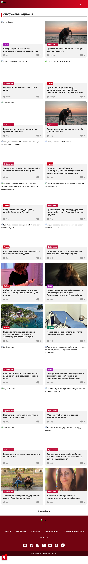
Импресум (21, 531)
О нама (7, 531)
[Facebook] (31, 545)
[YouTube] (25, 545)
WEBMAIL (44, 538)
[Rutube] (50, 545)
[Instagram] (37, 545)
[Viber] (63, 545)
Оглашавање (52, 531)
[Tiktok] (56, 545)
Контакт (35, 531)
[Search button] (81, 4)
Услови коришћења (74, 531)
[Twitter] (44, 545)
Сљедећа (43, 511)
